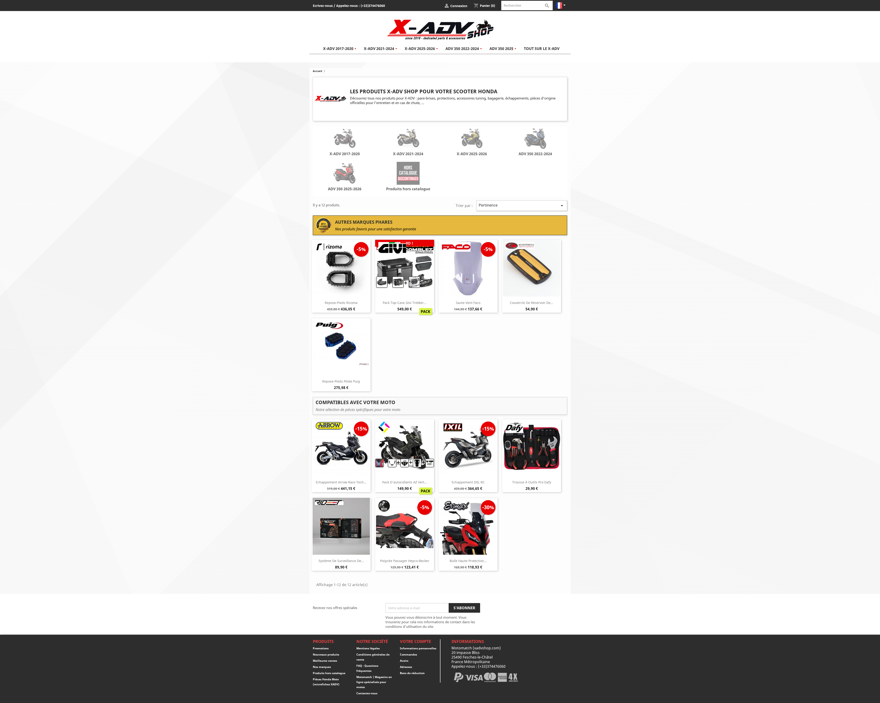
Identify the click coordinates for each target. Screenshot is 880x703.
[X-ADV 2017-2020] (344, 138)
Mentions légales (368, 648)
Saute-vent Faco (468, 302)
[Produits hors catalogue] (408, 173)
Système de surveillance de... (341, 561)
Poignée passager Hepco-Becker (404, 561)
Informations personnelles (418, 648)
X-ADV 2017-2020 (345, 153)
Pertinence (522, 205)
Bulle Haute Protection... (468, 561)
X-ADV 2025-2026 (472, 153)
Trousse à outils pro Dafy (531, 482)
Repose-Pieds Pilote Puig (341, 381)
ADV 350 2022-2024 (535, 153)
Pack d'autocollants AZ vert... (404, 482)
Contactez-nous (366, 693)
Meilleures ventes (325, 661)
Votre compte (415, 641)
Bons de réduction (412, 673)
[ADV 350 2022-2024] (535, 138)
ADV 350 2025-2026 (344, 188)
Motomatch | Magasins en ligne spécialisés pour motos (374, 682)
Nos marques (322, 667)
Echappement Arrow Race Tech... (341, 482)
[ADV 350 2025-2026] (344, 173)
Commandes (408, 654)
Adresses (406, 667)
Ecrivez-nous (323, 5)
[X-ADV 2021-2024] (408, 138)
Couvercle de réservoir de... (531, 302)
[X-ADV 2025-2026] (471, 138)
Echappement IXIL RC (468, 482)
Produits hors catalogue (408, 188)
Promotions (321, 648)
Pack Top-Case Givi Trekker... (404, 302)
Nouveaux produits (326, 654)
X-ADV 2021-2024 (408, 153)
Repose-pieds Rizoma (341, 302)
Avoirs (404, 661)
